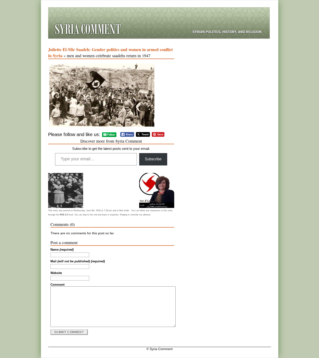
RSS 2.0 (64, 215)
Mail (77, 261)
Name (62, 249)
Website (56, 273)
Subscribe (153, 159)
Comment (57, 284)
